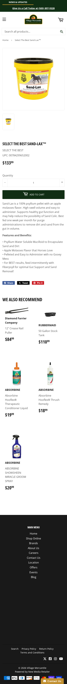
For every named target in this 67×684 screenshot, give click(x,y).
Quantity (7, 175)
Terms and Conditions (32, 652)
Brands (33, 543)
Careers (33, 553)
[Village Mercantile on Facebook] (50, 659)
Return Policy (46, 648)
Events (33, 572)
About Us (33, 548)
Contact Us (33, 558)
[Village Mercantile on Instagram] (55, 659)
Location (33, 562)
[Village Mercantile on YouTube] (61, 659)
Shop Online (33, 538)
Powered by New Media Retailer (32, 671)
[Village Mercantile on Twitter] (45, 659)
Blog (33, 577)
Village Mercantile (36, 667)
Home (5, 40)
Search (15, 648)
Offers (33, 567)
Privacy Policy (29, 648)
